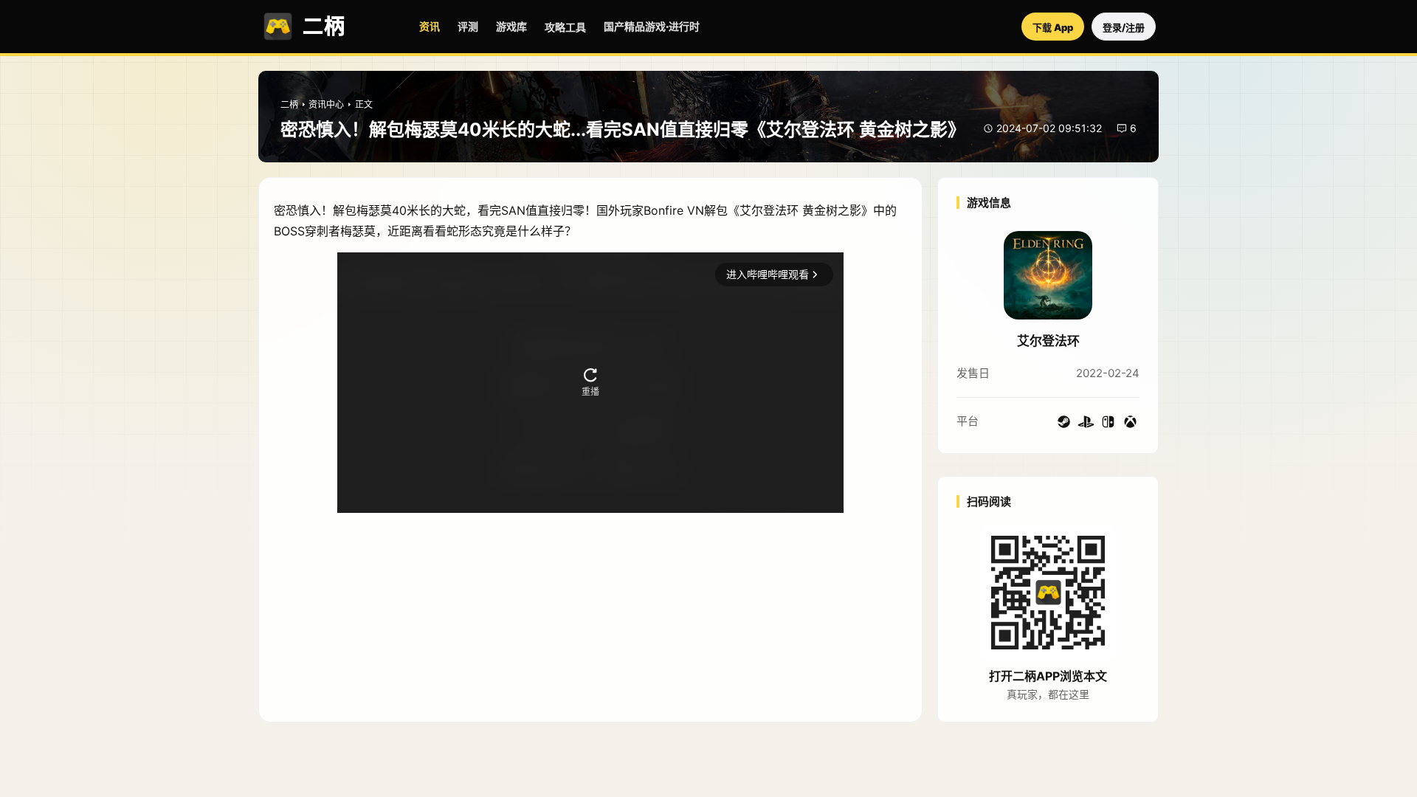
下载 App (1052, 27)
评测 (468, 26)
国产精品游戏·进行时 (652, 26)
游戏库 (511, 26)
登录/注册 (1124, 27)
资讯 (429, 26)
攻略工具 (565, 27)
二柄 (289, 104)
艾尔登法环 (1048, 341)
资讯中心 (326, 104)
